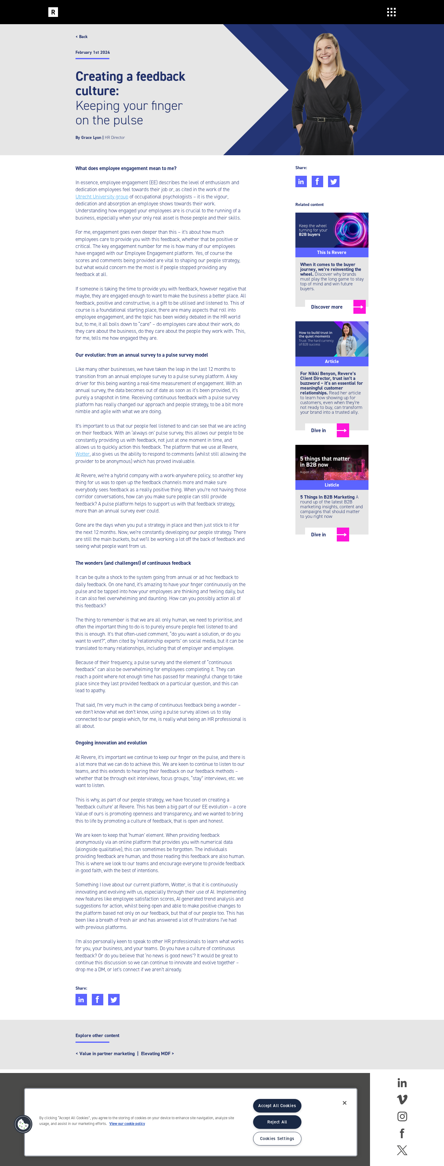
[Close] (344, 1103)
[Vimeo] (402, 1099)
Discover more (327, 307)
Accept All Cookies (277, 1106)
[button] (23, 1124)
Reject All (277, 1122)
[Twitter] (402, 1150)
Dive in (318, 430)
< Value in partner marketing (105, 1053)
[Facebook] (402, 1133)
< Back (82, 37)
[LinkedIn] (402, 1082)
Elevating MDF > (157, 1053)
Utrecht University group (102, 196)
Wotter (83, 454)
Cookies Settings (277, 1138)
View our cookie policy (127, 1123)
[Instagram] (402, 1116)
